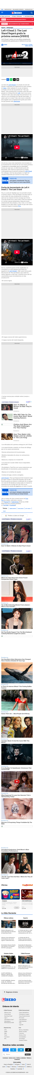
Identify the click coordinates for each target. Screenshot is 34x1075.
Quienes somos (12, 1058)
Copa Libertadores (24, 1012)
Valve (4, 88)
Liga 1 (5, 1017)
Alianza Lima (7, 1012)
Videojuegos (10, 27)
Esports (3, 27)
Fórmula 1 (7, 1036)
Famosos (21, 1033)
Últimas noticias (5, 16)
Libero (23, 1064)
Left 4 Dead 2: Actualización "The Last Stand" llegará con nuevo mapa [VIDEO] (20, 181)
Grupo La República (8, 1064)
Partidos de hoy (8, 9)
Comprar (16, 907)
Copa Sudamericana (24, 1016)
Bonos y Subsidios (23, 1029)
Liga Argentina (23, 1019)
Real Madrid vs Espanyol (18, 9)
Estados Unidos (23, 1040)
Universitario (7, 1014)
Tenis (5, 1035)
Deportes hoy (7, 1027)
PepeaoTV (7, 502)
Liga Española (22, 1021)
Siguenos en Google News (17, 79)
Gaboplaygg (15, 502)
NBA (5, 1033)
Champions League (24, 1014)
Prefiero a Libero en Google (16, 515)
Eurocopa (21, 1017)
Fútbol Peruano (17, 16)
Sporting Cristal (8, 1016)
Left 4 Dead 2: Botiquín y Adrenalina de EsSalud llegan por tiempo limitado (20, 493)
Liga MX (21, 1024)
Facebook (13, 505)
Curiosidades (22, 1036)
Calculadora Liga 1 (9, 1019)
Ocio (20, 1027)
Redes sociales (23, 1031)
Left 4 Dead (28, 171)
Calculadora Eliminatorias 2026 (9, 1022)
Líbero (5, 44)
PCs (19, 206)
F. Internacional (29, 16)
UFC (5, 1029)
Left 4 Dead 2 (12, 85)
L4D (19, 93)
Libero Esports (13, 508)
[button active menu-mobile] (2, 13)
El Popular (17, 1064)
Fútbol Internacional (24, 1010)
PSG (20, 1023)
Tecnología (22, 1038)
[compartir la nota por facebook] (7, 79)
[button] (32, 13)
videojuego (16, 101)
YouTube (5, 505)
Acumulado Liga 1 (29, 9)
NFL (5, 1038)
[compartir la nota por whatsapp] (11, 79)
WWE (5, 1031)
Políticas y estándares (21, 1058)
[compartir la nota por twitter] (14, 79)
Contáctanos (5, 1058)
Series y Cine (22, 1035)
